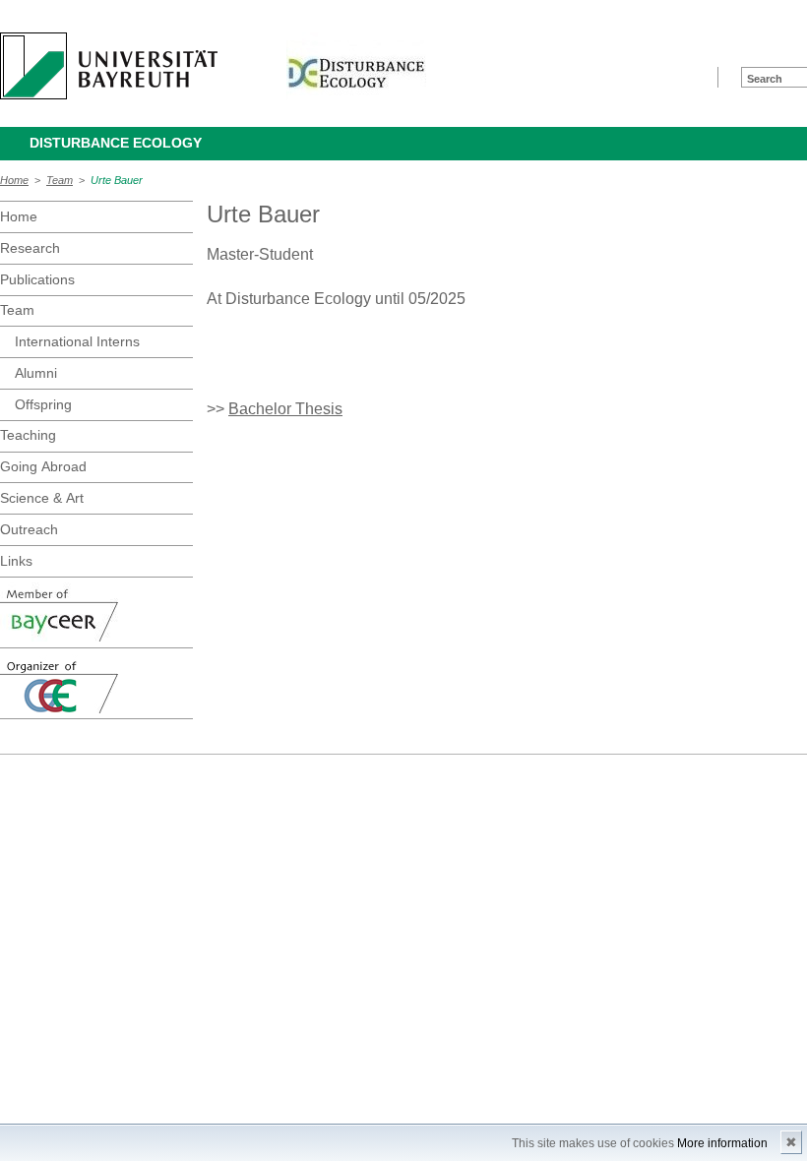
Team (59, 180)
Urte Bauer (117, 180)
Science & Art (42, 498)
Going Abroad (43, 466)
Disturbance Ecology (116, 143)
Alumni (36, 373)
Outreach (29, 529)
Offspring (43, 404)
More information (722, 1143)
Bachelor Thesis (285, 408)
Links (16, 561)
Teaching (28, 435)
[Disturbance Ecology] (356, 65)
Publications (37, 279)
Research (30, 248)
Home (14, 180)
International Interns (77, 341)
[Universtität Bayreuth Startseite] (108, 65)
